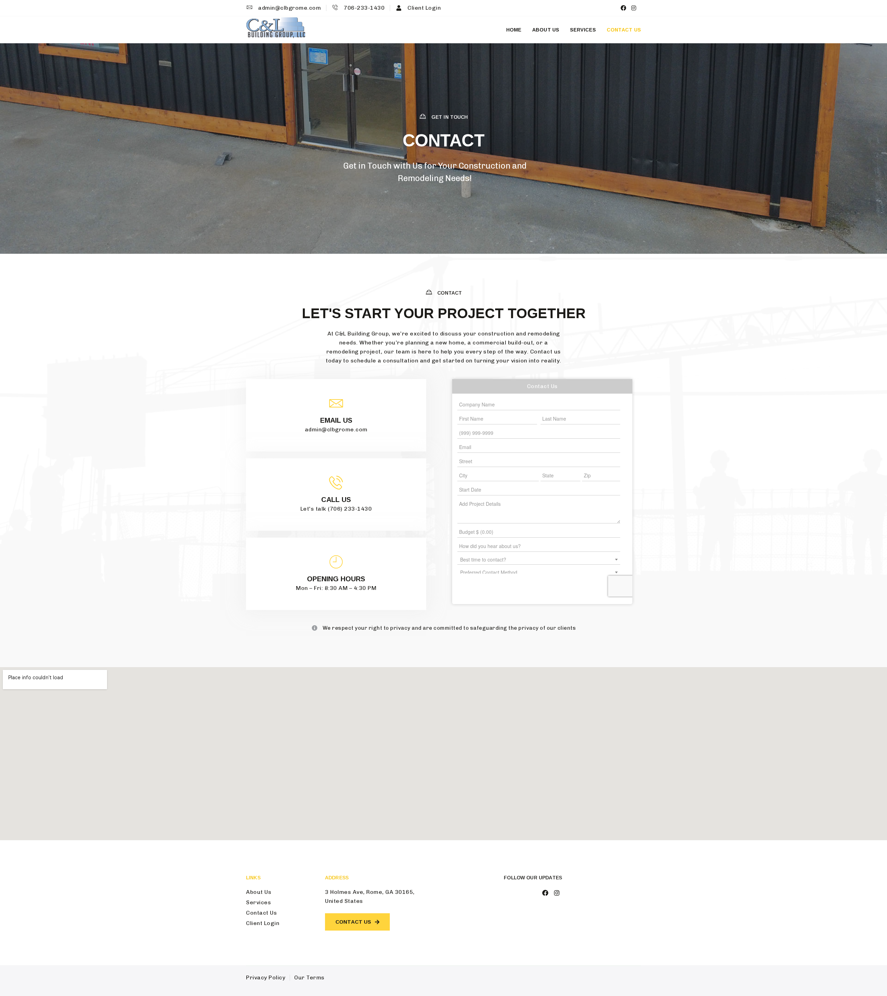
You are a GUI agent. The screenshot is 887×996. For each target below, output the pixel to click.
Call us (336, 499)
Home (514, 30)
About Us (546, 30)
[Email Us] (336, 403)
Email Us (336, 420)
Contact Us (624, 30)
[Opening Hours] (336, 562)
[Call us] (336, 483)
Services (583, 30)
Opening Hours (336, 579)
